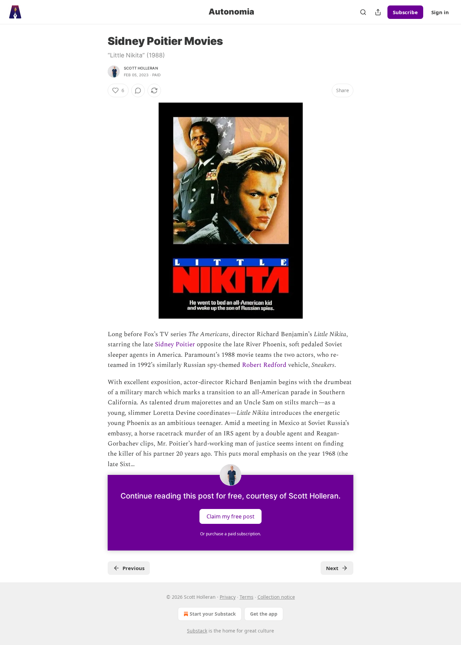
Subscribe (405, 12)
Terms (246, 597)
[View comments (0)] (138, 90)
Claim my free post (230, 516)
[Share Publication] (378, 12)
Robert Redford (264, 365)
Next (332, 568)
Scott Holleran (141, 68)
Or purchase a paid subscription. (230, 534)
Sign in (440, 12)
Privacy (228, 597)
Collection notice (276, 597)
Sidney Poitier (175, 344)
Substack (197, 630)
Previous (133, 568)
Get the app (263, 614)
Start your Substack (213, 614)
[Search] (363, 12)
